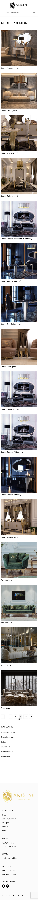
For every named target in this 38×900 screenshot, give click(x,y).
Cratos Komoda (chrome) (11, 495)
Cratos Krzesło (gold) (9, 153)
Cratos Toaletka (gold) (10, 68)
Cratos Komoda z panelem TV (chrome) (16, 239)
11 (31, 716)
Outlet (3, 742)
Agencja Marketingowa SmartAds (23, 896)
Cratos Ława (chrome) (10, 409)
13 (19, 718)
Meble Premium (7, 756)
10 (26, 716)
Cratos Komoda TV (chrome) (12, 452)
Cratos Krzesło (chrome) (11, 324)
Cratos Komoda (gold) (9, 537)
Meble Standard (7, 752)
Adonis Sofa (6, 665)
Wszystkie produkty (8, 732)
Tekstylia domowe (7, 737)
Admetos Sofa (6, 623)
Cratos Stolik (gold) (8, 367)
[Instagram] (7, 886)
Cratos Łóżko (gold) (9, 111)
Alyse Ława (5, 708)
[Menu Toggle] (34, 13)
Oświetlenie (5, 747)
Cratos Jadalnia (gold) (9, 196)
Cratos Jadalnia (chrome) (11, 281)
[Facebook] (3, 886)
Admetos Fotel (6, 580)
